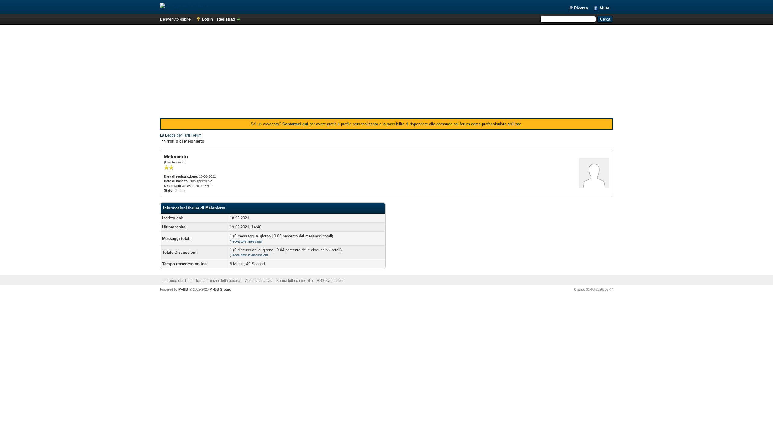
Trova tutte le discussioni (249, 255)
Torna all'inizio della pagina (217, 281)
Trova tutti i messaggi (246, 241)
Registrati (226, 19)
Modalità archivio (258, 281)
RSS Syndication (331, 281)
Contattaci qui (295, 124)
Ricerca (581, 8)
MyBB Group (220, 289)
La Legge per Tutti (176, 281)
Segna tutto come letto (294, 281)
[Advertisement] (386, 73)
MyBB (183, 289)
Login (207, 19)
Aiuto (604, 8)
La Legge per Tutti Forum (180, 135)
